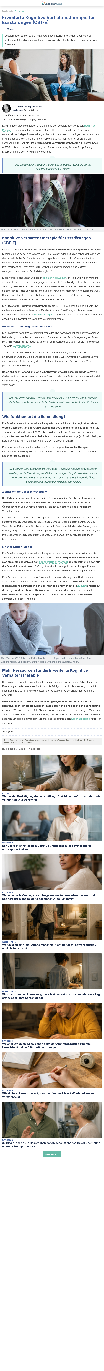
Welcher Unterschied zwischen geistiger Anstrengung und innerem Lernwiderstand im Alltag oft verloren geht (46, 1045)
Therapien (19, 11)
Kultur (5, 793)
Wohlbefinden (9, 942)
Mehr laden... (52, 1154)
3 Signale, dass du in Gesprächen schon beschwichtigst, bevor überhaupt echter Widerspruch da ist (51, 1144)
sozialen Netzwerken (54, 277)
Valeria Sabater (30, 110)
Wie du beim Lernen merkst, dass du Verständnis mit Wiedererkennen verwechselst (48, 1095)
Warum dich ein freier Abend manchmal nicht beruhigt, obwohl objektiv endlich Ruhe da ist (49, 946)
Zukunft (82, 585)
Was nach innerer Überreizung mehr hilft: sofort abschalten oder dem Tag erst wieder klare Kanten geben (51, 996)
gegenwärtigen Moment (53, 562)
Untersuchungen (43, 314)
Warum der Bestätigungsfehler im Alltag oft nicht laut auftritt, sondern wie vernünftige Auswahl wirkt (51, 798)
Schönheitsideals (80, 718)
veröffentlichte (22, 346)
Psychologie (7, 11)
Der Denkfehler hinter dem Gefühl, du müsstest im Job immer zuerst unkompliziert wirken (46, 847)
